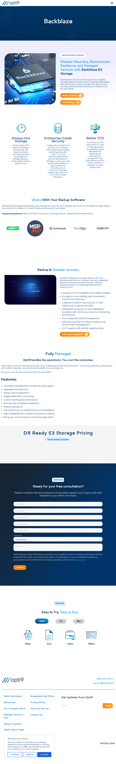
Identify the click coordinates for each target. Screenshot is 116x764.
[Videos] (91, 635)
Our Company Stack (14, 708)
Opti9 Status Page (14, 729)
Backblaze (78, 80)
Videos (91, 644)
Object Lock (56, 154)
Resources (9, 702)
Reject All (29, 755)
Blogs (28, 644)
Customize (15, 755)
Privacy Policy (37, 702)
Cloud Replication (57, 169)
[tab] (41, 621)
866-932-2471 (105, 678)
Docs (49, 644)
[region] (29, 747)
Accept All (44, 755)
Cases (70, 644)
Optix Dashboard (13, 696)
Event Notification (59, 173)
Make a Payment (13, 723)
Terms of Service (39, 708)
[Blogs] (28, 635)
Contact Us (36, 714)
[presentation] (5, 238)
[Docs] (49, 635)
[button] (112, 3)
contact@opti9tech (103, 683)
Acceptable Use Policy (42, 696)
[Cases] (70, 635)
